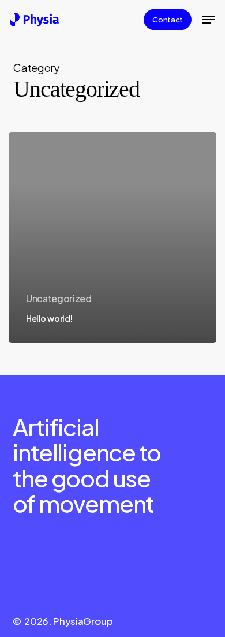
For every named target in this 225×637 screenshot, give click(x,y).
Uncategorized (59, 298)
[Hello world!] (112, 237)
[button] (208, 19)
